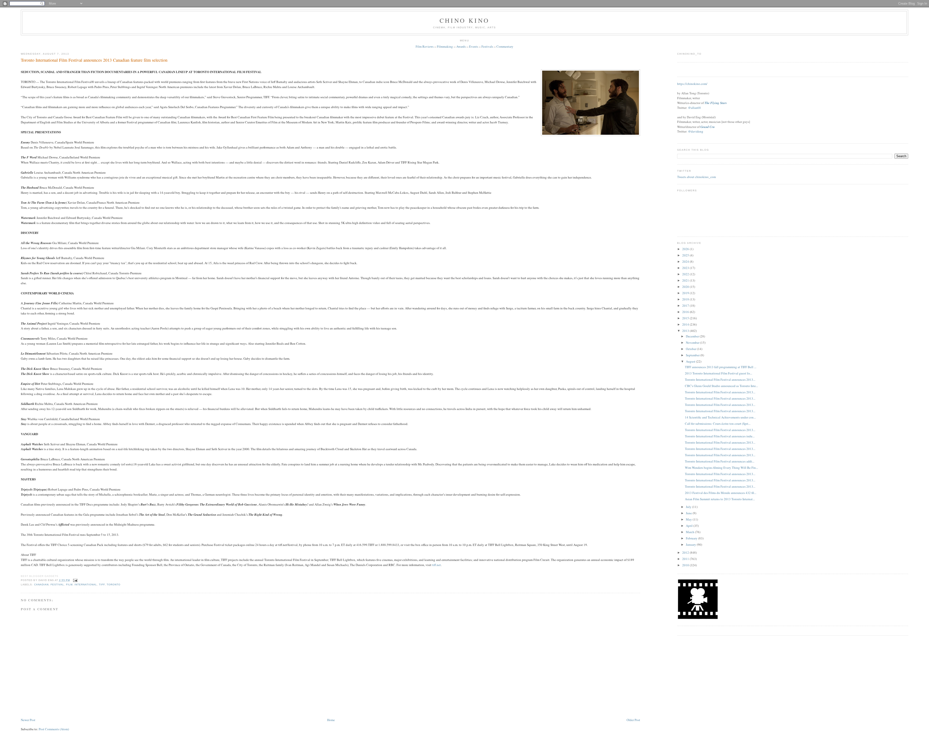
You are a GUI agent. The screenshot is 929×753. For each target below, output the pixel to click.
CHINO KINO (464, 20)
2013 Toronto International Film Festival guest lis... (718, 373)
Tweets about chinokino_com (696, 177)
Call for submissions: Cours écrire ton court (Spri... (717, 423)
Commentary (504, 46)
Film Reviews (425, 46)
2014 (686, 324)
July (689, 507)
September (693, 355)
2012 (686, 552)
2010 (686, 565)
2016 (686, 312)
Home (331, 720)
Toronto (113, 584)
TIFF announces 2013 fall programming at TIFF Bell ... (720, 367)
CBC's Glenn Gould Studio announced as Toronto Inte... (721, 386)
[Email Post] (74, 580)
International (86, 584)
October (691, 349)
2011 (686, 559)
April (689, 525)
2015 (686, 318)
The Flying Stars (715, 103)
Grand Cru (707, 127)
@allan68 (694, 107)
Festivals (487, 46)
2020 (686, 286)
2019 (686, 293)
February (692, 538)
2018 (686, 299)
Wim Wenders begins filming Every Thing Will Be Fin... (721, 467)
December (693, 336)
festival (57, 584)
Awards (461, 46)
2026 (686, 249)
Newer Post (28, 720)
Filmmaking (445, 46)
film (69, 584)
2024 (686, 261)
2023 (686, 268)
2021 (686, 280)
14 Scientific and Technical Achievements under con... (720, 417)
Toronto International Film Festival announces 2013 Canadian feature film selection (94, 60)
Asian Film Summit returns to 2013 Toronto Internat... (720, 499)
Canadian (41, 584)
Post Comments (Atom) (54, 729)
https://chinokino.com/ (692, 84)
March (690, 532)
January (691, 544)
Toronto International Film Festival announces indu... (720, 436)
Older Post (633, 720)
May (689, 519)
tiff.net (436, 565)
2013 (686, 330)
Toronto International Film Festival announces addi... (719, 461)
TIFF (102, 584)
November (693, 342)
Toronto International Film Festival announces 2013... (720, 379)
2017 (686, 305)
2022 (686, 274)
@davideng (695, 131)
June (689, 513)
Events (473, 46)
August (691, 361)
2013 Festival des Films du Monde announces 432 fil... (720, 493)
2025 (686, 255)
